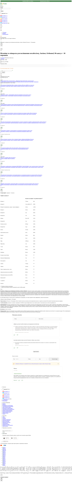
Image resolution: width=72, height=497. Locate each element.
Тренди (4, 413)
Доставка (4, 418)
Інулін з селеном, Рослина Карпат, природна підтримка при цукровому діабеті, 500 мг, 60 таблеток (18, 114)
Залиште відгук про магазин (8, 425)
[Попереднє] (1, 44)
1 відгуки (2, 58)
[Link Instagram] (5, 441)
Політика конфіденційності (7, 411)
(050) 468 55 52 (4, 20)
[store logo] (3, 4)
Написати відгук (54, 359)
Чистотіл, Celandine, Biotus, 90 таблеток (7, 158)
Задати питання (36, 351)
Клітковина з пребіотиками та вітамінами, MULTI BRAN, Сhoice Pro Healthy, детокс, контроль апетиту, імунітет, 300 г (21, 167)
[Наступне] (1, 45)
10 (0, 185)
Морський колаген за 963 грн (45, 1)
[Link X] (7, 441)
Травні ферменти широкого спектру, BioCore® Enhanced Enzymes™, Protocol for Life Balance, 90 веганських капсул (21, 105)
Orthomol (3, 57)
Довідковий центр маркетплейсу (8, 409)
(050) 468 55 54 (4, 21)
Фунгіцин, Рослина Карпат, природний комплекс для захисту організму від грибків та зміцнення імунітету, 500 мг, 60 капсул (22, 122)
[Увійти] (1, 24)
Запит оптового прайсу (7, 407)
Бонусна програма (6, 421)
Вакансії (4, 404)
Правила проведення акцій (7, 410)
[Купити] (1, 91)
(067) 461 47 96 (4, 23)
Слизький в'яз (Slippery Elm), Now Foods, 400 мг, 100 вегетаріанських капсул (14, 148)
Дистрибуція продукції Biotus (8, 406)
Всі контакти (5, 400)
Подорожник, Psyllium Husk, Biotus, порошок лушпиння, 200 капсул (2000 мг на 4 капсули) (16, 86)
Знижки (4, 417)
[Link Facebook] (3, 441)
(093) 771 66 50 (4, 18)
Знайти (2, 11)
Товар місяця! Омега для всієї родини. (27, 80)
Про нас (4, 403)
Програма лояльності (6, 420)
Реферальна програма (6, 422)
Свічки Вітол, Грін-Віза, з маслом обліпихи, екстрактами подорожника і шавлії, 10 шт (15, 131)
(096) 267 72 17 (4, 17)
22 (0, 159)
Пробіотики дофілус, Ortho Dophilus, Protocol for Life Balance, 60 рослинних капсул (15, 95)
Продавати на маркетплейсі (7, 408)
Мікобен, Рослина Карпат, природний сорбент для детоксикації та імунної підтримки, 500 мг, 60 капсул (19, 184)
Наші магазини (5, 426)
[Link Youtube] (6, 441)
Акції (3, 416)
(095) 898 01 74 (4, 15)
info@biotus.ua (5, 399)
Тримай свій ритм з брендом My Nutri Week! (8, 81)
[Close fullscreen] (1, 49)
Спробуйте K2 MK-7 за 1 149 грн (28, 1)
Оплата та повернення (7, 419)
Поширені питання (6, 424)
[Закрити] (1, 475)
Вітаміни (4, 33)
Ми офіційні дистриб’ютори (8, 405)
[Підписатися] (4, 432)
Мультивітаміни (5, 34)
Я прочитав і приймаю (4, 477)
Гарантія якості (5, 423)
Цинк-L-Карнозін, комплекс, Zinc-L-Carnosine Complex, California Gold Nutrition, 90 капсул (16, 140)
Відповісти (15, 380)
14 (0, 149)
